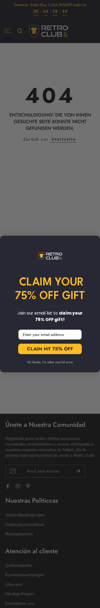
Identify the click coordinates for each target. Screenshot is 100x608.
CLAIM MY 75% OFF (50, 349)
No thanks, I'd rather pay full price (50, 362)
